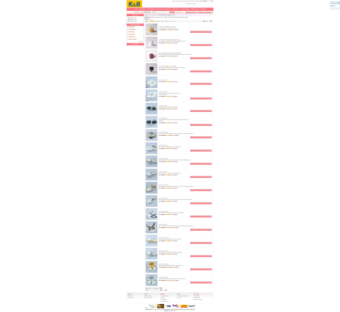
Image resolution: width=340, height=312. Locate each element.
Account (209, 12)
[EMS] (168, 307)
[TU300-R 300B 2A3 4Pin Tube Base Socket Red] (151, 61)
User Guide (196, 294)
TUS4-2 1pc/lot (163, 118)
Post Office (164, 299)
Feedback (185, 1)
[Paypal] (191, 307)
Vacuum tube (167, 9)
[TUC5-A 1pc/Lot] (151, 153)
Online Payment (148, 297)
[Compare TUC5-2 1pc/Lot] (200, 177)
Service (178, 294)
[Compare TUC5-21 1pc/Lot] (200, 164)
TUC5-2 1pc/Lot (163, 171)
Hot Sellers (157, 21)
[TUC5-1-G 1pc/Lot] (151, 193)
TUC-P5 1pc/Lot (163, 80)
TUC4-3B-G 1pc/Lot (164, 264)
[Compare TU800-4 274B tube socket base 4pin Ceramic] (200, 45)
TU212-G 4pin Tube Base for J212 (167, 26)
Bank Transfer (148, 295)
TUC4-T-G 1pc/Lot (164, 211)
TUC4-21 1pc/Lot (164, 250)
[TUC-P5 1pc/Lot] (151, 87)
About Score (197, 297)
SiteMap (189, 1)
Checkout (203, 12)
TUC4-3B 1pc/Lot (164, 277)
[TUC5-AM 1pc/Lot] (151, 140)
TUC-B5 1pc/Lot (163, 91)
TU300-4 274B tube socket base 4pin (168, 66)
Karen (334, 5)
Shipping (163, 294)
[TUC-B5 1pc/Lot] (151, 100)
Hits (170, 21)
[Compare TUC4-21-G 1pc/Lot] (200, 243)
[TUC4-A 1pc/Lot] (151, 232)
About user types (198, 299)
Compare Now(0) (133, 21)
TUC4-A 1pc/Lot (163, 224)
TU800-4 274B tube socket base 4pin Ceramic (170, 39)
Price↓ (166, 21)
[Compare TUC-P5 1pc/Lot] (200, 84)
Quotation (203, 9)
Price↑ (162, 21)
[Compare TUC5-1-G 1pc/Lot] (200, 190)
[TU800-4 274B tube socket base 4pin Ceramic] (151, 48)
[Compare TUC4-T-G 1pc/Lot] (200, 217)
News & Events (195, 9)
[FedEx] (176, 307)
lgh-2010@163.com (171, 310)
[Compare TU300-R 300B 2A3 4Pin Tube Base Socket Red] (200, 58)
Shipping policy (165, 301)
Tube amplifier (150, 9)
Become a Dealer (185, 9)
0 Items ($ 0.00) (191, 12)
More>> (141, 41)
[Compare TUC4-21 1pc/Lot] (200, 256)
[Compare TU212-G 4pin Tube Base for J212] (200, 32)
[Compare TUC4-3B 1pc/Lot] (200, 283)
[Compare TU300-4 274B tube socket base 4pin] (200, 71)
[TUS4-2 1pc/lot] (151, 127)
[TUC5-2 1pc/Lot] (151, 180)
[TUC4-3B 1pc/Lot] (151, 285)
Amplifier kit (142, 9)
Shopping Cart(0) (133, 19)
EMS (163, 297)
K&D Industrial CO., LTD (193, 3)
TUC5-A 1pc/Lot (163, 145)
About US (130, 294)
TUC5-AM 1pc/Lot (164, 132)
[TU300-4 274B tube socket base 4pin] (151, 74)
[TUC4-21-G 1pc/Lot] (151, 246)
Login (178, 1)
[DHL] (184, 307)
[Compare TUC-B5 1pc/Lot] (200, 99)
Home (136, 9)
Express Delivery (165, 295)
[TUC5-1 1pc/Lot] (151, 206)
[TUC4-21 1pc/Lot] (151, 259)
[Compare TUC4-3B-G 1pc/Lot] (200, 269)
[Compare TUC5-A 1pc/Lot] (200, 151)
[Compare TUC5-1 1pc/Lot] (200, 203)
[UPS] (160, 307)
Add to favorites (195, 1)
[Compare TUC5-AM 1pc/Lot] (200, 137)
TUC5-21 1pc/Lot (164, 158)
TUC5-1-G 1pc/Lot (164, 184)
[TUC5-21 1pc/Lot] (151, 166)
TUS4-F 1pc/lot (163, 105)
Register (174, 1)
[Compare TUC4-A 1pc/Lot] (200, 230)
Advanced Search (179, 12)
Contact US (131, 297)
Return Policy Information (183, 295)
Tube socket (159, 9)
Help (181, 1)
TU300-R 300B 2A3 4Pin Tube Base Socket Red (170, 52)
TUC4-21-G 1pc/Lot (164, 237)
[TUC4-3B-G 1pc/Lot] (151, 272)
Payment (146, 294)
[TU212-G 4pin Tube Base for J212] (151, 34)
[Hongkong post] (152, 307)
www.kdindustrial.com (156, 309)
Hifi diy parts (175, 9)
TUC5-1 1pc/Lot (163, 198)
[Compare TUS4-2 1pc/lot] (200, 125)
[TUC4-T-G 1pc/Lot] (151, 219)
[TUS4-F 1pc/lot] (151, 114)
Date (174, 21)
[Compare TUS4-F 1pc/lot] (200, 111)
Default (152, 21)
